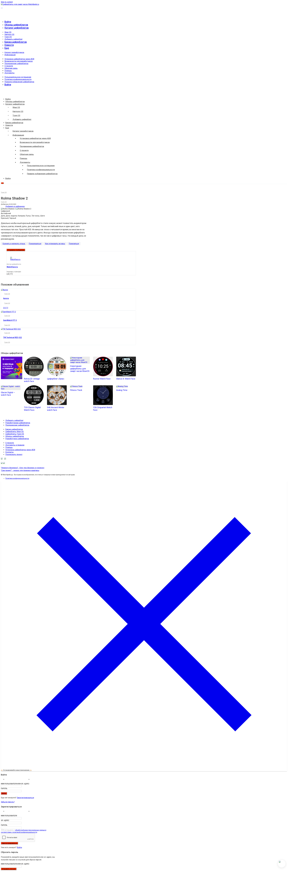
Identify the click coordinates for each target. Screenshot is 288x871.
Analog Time (121, 390)
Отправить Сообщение (15, 250)
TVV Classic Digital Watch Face (32, 408)
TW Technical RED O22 (12, 337)
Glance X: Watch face (125, 379)
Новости (9, 45)
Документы (9, 73)
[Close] (144, 766)
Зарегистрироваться (25, 798)
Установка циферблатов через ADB (19, 59)
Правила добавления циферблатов (19, 82)
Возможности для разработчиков (18, 61)
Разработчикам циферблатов (17, 423)
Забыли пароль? (8, 802)
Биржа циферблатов (15, 42)
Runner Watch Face (101, 379)
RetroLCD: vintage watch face (32, 380)
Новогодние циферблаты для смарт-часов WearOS (79, 368)
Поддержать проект (13, 454)
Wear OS (7, 32)
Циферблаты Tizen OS (14, 434)
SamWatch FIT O (10, 320)
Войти (19, 847)
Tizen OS (8, 37)
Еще (6, 48)
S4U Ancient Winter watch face (55, 408)
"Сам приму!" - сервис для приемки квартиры (20, 470)
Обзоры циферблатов (16, 24)
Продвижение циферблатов (16, 63)
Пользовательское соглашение (17, 77)
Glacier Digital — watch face (8, 393)
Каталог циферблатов (16, 27)
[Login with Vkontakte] (17, 780)
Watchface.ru (12, 267)
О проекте (8, 66)
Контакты (9, 452)
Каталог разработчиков (14, 52)
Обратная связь (11, 68)
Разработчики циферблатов (17, 439)
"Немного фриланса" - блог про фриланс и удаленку (22, 468)
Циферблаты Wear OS (14, 431)
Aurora (6, 298)
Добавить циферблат (13, 39)
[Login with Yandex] (43, 780)
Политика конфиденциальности (17, 79)
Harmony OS (9, 34)
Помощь (8, 71)
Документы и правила (14, 445)
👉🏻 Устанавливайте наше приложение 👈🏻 (16, 770)
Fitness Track (76, 390)
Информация (10, 55)
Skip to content (7, 2)
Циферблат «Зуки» (55, 379)
